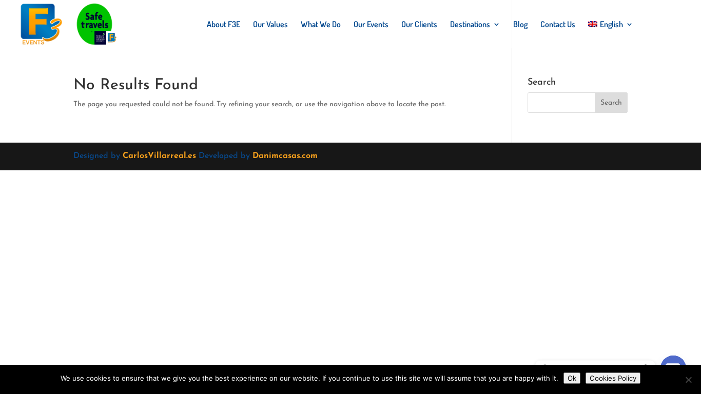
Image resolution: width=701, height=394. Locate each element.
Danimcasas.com (285, 156)
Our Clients (419, 25)
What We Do (321, 25)
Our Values (270, 25)
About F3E (223, 25)
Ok (572, 378)
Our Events (371, 25)
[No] (688, 380)
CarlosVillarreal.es (159, 156)
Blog (520, 25)
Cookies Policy (613, 378)
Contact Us (557, 25)
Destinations (470, 25)
